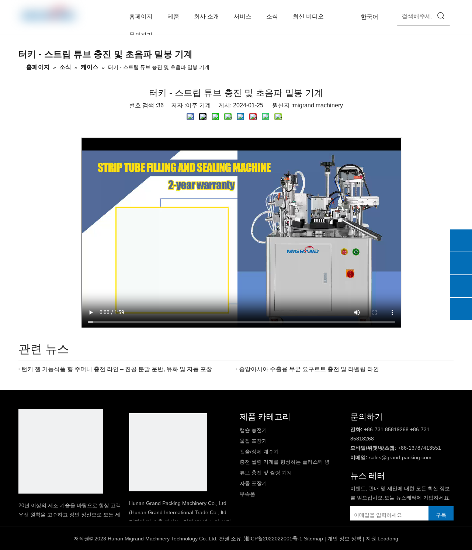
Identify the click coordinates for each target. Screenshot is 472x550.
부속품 (247, 494)
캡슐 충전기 (253, 430)
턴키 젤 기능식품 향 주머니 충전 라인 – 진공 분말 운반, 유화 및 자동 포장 (116, 369)
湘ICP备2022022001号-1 (273, 539)
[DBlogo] (60, 451)
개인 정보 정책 (344, 539)
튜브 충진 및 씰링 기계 (266, 472)
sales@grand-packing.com (400, 457)
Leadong (388, 539)
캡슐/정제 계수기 (259, 451)
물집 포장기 (253, 441)
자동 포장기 (253, 483)
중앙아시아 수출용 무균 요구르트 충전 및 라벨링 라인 (309, 369)
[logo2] (168, 452)
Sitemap (313, 539)
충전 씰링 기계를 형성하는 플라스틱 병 (285, 462)
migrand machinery (318, 105)
